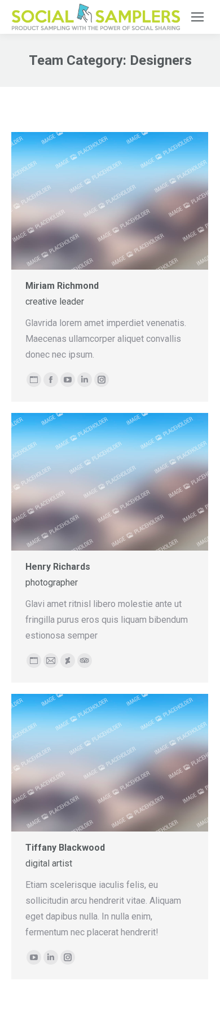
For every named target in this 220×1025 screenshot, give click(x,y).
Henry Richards (57, 566)
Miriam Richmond (62, 285)
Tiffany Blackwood (65, 847)
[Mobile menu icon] (197, 17)
